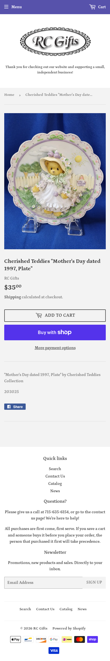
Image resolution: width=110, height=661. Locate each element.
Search (55, 469)
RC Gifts (40, 628)
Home (9, 95)
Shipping (12, 297)
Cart (101, 7)
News (55, 491)
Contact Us (55, 476)
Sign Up (94, 582)
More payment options (55, 348)
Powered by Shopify (69, 628)
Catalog (55, 484)
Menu (16, 7)
